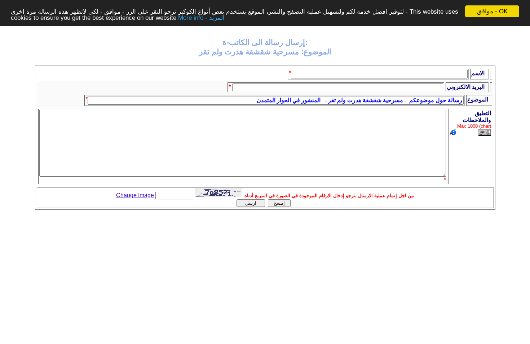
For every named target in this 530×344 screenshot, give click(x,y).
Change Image (135, 195)
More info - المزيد (201, 17)
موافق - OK (492, 11)
